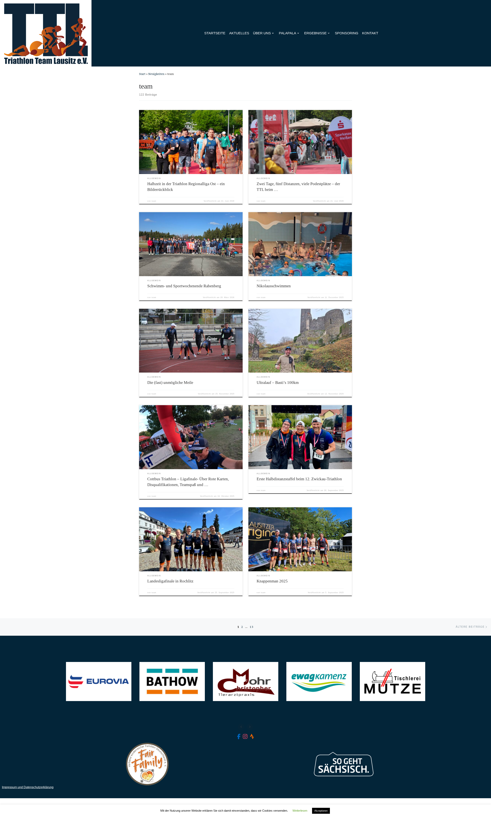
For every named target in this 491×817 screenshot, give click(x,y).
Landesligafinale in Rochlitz (170, 581)
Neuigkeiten (156, 74)
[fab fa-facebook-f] (239, 737)
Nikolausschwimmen (274, 286)
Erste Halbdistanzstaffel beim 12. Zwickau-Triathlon (299, 479)
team (154, 201)
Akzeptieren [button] (321, 810)
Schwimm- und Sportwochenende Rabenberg (184, 286)
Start (142, 74)
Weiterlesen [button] (299, 810)
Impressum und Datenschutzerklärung (28, 787)
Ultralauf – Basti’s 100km (278, 382)
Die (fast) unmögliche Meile (170, 382)
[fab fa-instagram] (245, 737)
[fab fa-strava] (252, 737)
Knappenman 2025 (272, 581)
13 (252, 627)
